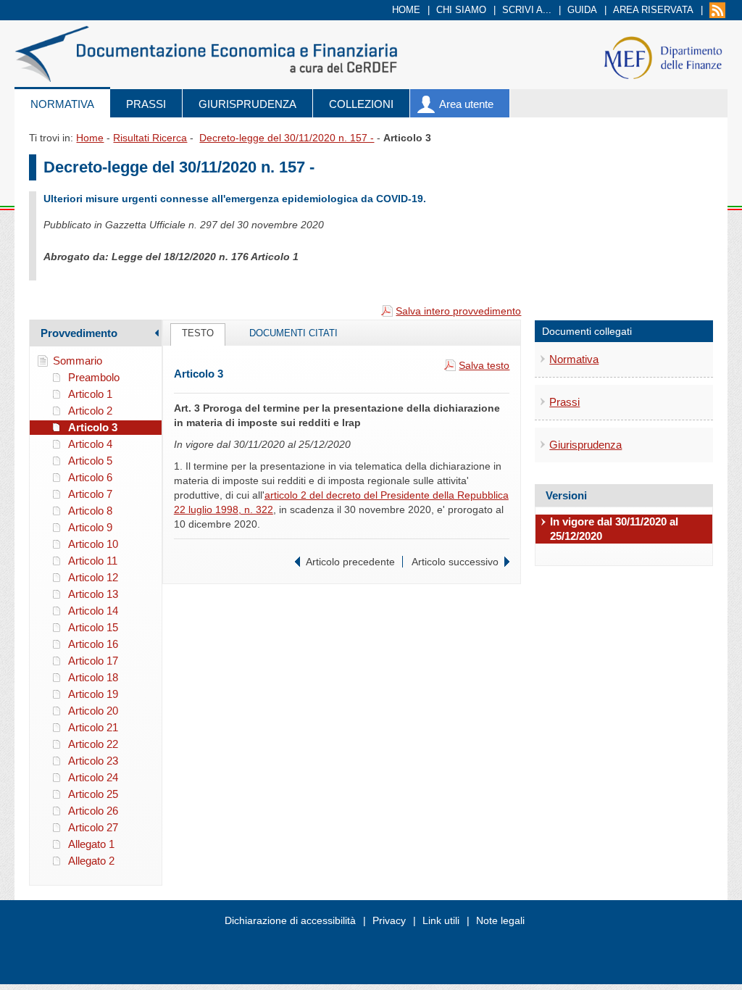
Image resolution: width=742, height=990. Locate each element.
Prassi (146, 104)
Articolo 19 (93, 694)
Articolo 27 (93, 827)
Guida (582, 9)
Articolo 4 (90, 444)
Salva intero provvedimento (458, 311)
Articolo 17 (93, 660)
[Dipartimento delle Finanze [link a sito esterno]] (663, 56)
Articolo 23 (93, 760)
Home (406, 9)
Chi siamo (461, 9)
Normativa (62, 104)
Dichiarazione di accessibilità (290, 920)
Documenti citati (293, 333)
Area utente (466, 104)
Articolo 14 (93, 610)
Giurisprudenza (247, 104)
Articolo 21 (93, 727)
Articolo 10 (93, 544)
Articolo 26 (93, 810)
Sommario (77, 360)
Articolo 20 (93, 710)
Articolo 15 (93, 627)
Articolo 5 (90, 460)
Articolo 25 (93, 794)
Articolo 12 (93, 577)
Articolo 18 (93, 677)
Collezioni (361, 104)
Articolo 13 (93, 594)
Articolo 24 (93, 777)
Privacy (389, 920)
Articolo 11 (92, 560)
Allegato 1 (91, 844)
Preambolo (94, 377)
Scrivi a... (526, 9)
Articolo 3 (92, 427)
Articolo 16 (93, 644)
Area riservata (653, 9)
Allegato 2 (91, 860)
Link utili (440, 920)
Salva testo (484, 365)
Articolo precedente (350, 561)
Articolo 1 (90, 394)
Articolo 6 (90, 477)
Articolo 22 (93, 744)
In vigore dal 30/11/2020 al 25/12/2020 (614, 528)
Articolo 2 (90, 410)
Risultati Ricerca (150, 137)
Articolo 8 (90, 510)
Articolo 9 (90, 527)
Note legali (500, 920)
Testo (198, 333)
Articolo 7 (90, 494)
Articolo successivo (455, 561)
